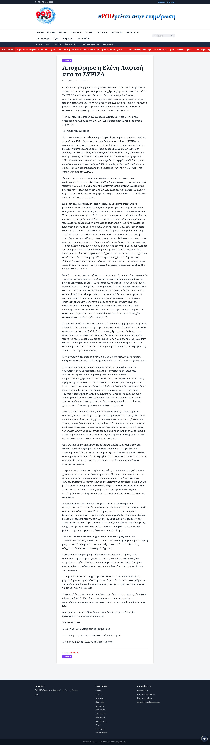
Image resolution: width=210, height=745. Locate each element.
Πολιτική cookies (144, 698)
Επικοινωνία (108, 44)
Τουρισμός (68, 38)
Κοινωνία (88, 32)
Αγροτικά (62, 32)
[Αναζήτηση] (173, 35)
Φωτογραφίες (71, 44)
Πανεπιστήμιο (83, 38)
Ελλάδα (51, 32)
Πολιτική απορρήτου (146, 694)
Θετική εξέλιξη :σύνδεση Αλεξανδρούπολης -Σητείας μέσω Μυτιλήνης (145, 50)
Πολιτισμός (102, 32)
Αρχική (39, 44)
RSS (36, 695)
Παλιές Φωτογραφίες (90, 44)
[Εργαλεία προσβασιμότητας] (204, 739)
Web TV (57, 44)
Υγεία (56, 38)
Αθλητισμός (132, 32)
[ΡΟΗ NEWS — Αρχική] (45, 16)
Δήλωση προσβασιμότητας (148, 702)
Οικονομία (76, 32)
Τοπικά (40, 32)
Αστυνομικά (117, 32)
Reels (48, 44)
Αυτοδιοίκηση (43, 38)
